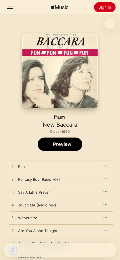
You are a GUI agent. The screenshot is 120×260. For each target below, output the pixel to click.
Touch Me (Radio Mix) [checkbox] (37, 205)
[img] (59, 7)
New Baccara (60, 124)
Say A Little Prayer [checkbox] (34, 192)
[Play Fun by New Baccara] (12, 166)
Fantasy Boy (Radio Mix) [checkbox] (39, 179)
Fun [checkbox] (21, 166)
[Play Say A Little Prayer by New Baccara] (12, 192)
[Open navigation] (10, 7)
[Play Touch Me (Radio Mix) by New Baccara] (12, 205)
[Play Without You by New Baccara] (12, 217)
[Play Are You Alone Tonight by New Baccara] (12, 230)
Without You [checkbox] (29, 218)
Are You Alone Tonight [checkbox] (37, 230)
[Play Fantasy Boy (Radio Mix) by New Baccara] (12, 179)
